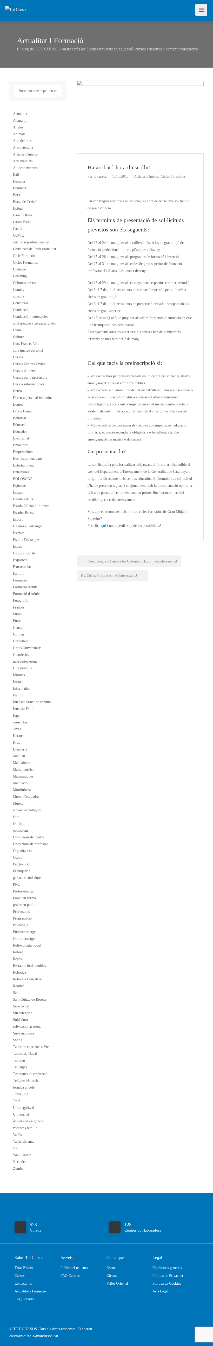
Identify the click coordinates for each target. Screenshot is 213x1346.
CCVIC (18, 235)
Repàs (17, 959)
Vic (15, 1148)
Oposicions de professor (30, 844)
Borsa (17, 195)
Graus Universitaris (27, 648)
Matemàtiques (23, 776)
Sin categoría (22, 1013)
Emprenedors (22, 452)
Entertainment (23, 465)
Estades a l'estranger (28, 526)
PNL (16, 884)
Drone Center (23, 411)
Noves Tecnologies (27, 810)
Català (17, 229)
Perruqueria (21, 871)
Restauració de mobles (29, 966)
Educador (20, 431)
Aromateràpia (23, 148)
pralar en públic (24, 905)
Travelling (20, 1094)
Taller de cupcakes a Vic (31, 1047)
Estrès (17, 546)
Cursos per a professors (30, 377)
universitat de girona (28, 1121)
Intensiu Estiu (23, 709)
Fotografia (20, 601)
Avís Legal (160, 1291)
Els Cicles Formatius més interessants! (109, 576)
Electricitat (21, 438)
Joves (17, 729)
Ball (16, 175)
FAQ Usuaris (24, 1299)
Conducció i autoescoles (30, 317)
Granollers (20, 641)
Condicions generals (167, 1268)
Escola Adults (23, 499)
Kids (16, 743)
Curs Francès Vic (25, 344)
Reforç (18, 952)
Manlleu (19, 756)
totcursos (100, 176)
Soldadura (20, 1020)
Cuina (17, 330)
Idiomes (19, 675)
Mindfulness (22, 790)
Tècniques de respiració (30, 1074)
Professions (21, 912)
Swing (17, 1040)
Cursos (18, 357)
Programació (22, 918)
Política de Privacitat (167, 1276)
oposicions (20, 830)
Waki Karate (22, 1155)
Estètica (18, 533)
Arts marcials (22, 161)
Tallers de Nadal (25, 1054)
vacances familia (25, 1128)
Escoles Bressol (24, 513)
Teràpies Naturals (25, 1081)
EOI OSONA (23, 479)
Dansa (17, 391)
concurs (18, 296)
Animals (19, 134)
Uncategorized (23, 1108)
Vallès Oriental (24, 1141)
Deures (18, 404)
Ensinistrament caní (27, 459)
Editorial (19, 418)
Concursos (20, 303)
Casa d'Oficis (22, 215)
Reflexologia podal (27, 945)
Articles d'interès (146, 176)
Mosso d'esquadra (26, 797)
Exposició (20, 560)
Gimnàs (18, 634)
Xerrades (19, 1162)
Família (18, 573)
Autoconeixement (26, 168)
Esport (18, 519)
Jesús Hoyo (21, 722)
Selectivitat (21, 1006)
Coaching (20, 276)
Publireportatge (24, 932)
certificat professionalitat (31, 242)
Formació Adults (25, 587)
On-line (18, 824)
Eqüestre (19, 486)
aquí (103, 526)
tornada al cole (24, 1087)
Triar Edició (24, 1268)
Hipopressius (22, 668)
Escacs (18, 492)
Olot (16, 817)
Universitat (21, 1114)
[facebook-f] (192, 1329)
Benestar (19, 181)
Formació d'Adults (26, 594)
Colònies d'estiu (24, 283)
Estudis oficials (24, 553)
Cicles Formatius (173, 176)
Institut (18, 695)
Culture (18, 337)
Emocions (20, 445)
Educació (19, 425)
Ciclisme (19, 269)
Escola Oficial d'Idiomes (31, 506)
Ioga (16, 715)
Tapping (19, 1060)
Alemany (19, 120)
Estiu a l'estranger (26, 540)
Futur (17, 621)
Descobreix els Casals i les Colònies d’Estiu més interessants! (131, 561)
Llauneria (20, 749)
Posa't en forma (24, 898)
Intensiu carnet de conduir (32, 702)
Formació (20, 580)
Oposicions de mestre (28, 837)
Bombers (19, 188)
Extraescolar (22, 567)
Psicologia (20, 925)
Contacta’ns (23, 1283)
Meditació (20, 783)
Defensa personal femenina (32, 398)
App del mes (22, 141)
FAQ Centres (70, 1276)
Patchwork (21, 864)
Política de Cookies (166, 1283)
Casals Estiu (22, 222)
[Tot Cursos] (16, 3)
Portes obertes (23, 891)
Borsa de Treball (25, 202)
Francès (18, 607)
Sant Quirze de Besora (29, 999)
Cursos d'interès (24, 371)
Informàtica (21, 688)
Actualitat (20, 114)
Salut (17, 993)
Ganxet (18, 628)
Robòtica (19, 972)
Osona (17, 857)
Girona (111, 1276)
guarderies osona (25, 661)
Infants (18, 682)
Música (18, 803)
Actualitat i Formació (30, 1291)
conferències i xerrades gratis (34, 323)
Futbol (18, 614)
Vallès (17, 1135)
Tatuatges (20, 1067)
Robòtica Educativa (27, 979)
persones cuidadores (27, 878)
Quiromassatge (24, 939)
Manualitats (21, 763)
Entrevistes (21, 472)
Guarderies (21, 655)
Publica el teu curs (74, 1268)
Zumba (18, 1168)
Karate (18, 736)
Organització (22, 851)
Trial (16, 1101)
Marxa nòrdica (23, 770)
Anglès (18, 127)
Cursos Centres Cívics (29, 364)
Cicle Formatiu (24, 256)
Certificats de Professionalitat (34, 249)
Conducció (21, 310)
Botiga (18, 208)
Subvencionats (23, 1033)
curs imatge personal (28, 350)
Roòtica (18, 986)
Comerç (18, 290)
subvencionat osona (27, 1026)
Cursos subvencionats (28, 384)
